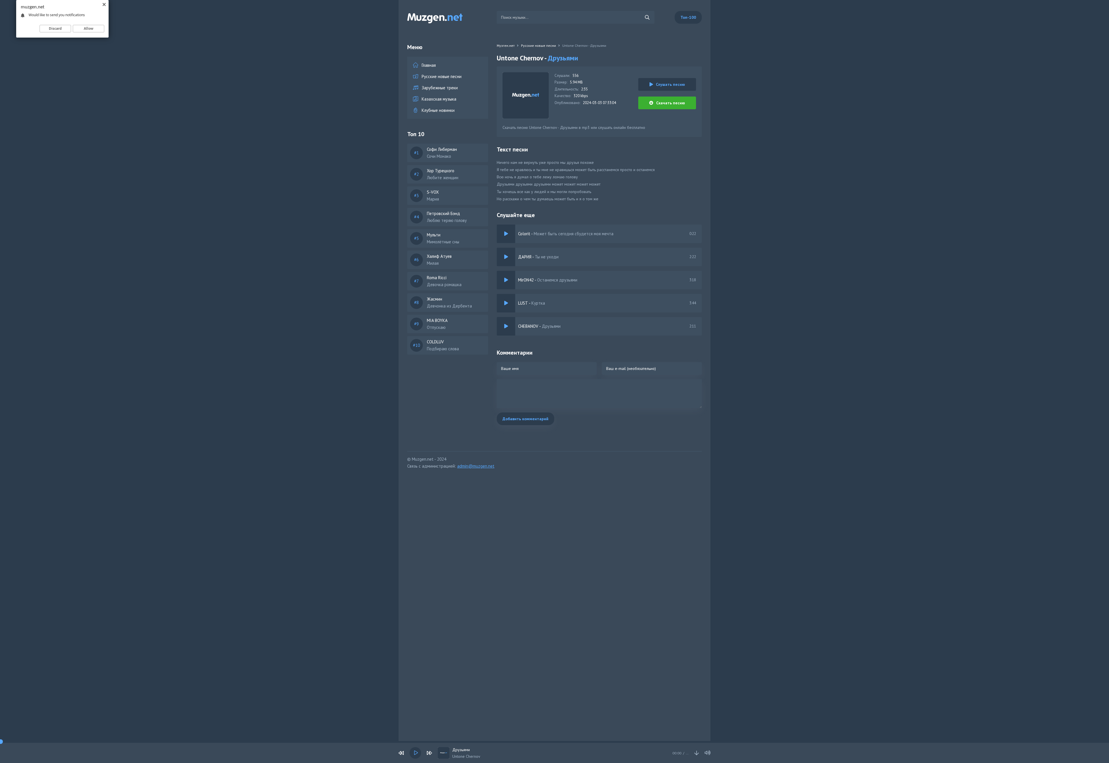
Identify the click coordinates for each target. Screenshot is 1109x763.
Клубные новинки (438, 110)
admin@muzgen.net (475, 466)
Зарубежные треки (440, 87)
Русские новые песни (442, 76)
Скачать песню (670, 102)
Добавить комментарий (525, 418)
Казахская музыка (439, 99)
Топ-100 (688, 17)
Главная (429, 65)
